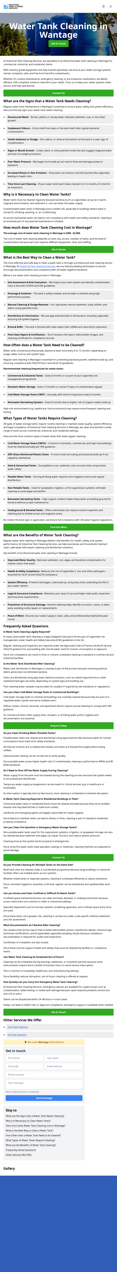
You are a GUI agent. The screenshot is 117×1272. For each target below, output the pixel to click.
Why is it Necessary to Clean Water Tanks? (28, 1120)
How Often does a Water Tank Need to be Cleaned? (33, 1135)
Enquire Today (59, 725)
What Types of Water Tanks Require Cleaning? (30, 1140)
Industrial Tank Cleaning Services (37, 266)
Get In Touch (58, 43)
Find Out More (58, 527)
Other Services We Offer (19, 1154)
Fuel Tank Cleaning (18, 1027)
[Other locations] (103, 6)
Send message (44, 1098)
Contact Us (58, 93)
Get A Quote (58, 249)
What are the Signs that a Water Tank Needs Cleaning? (35, 1115)
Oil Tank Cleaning (17, 1034)
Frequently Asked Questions (21, 1150)
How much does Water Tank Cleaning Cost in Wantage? (35, 1125)
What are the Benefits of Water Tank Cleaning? (31, 1145)
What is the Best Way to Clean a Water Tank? (29, 1130)
